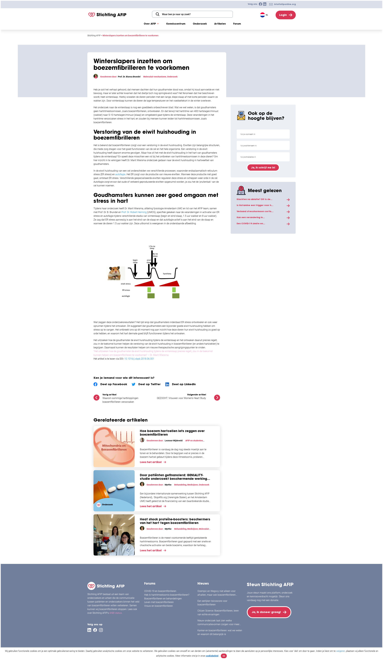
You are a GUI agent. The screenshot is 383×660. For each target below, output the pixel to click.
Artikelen (220, 23)
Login (283, 15)
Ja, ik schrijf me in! (263, 167)
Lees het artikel (151, 462)
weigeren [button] (340, 651)
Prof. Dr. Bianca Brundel (129, 76)
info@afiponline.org (285, 4)
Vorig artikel (109, 394)
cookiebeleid (212, 655)
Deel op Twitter (149, 384)
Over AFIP (150, 23)
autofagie (120, 174)
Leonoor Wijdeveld (174, 440)
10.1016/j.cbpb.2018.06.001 (139, 358)
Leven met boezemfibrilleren (159, 602)
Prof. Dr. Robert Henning (134, 212)
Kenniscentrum (175, 23)
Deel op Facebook (113, 384)
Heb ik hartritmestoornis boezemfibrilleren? (166, 594)
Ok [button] (224, 656)
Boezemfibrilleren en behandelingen (163, 598)
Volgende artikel (196, 394)
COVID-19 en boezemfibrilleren (160, 591)
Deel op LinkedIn (184, 384)
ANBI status (115, 612)
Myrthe (168, 485)
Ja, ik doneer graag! (266, 612)
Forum (237, 23)
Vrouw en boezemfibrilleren (158, 605)
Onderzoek (200, 23)
